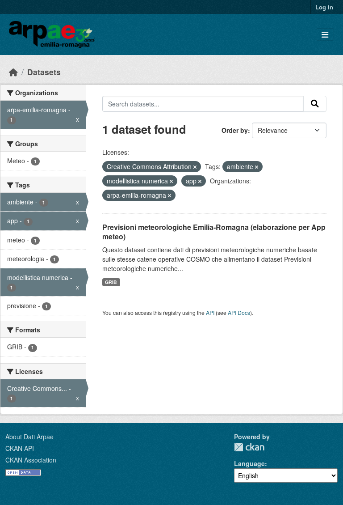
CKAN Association (30, 459)
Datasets (44, 71)
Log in (324, 7)
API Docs (239, 312)
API (210, 312)
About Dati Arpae (29, 436)
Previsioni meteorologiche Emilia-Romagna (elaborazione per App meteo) (214, 232)
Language (249, 463)
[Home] (13, 71)
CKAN (249, 447)
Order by (235, 130)
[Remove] (195, 166)
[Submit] (314, 104)
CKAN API (19, 448)
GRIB (111, 282)
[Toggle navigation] (325, 34)
